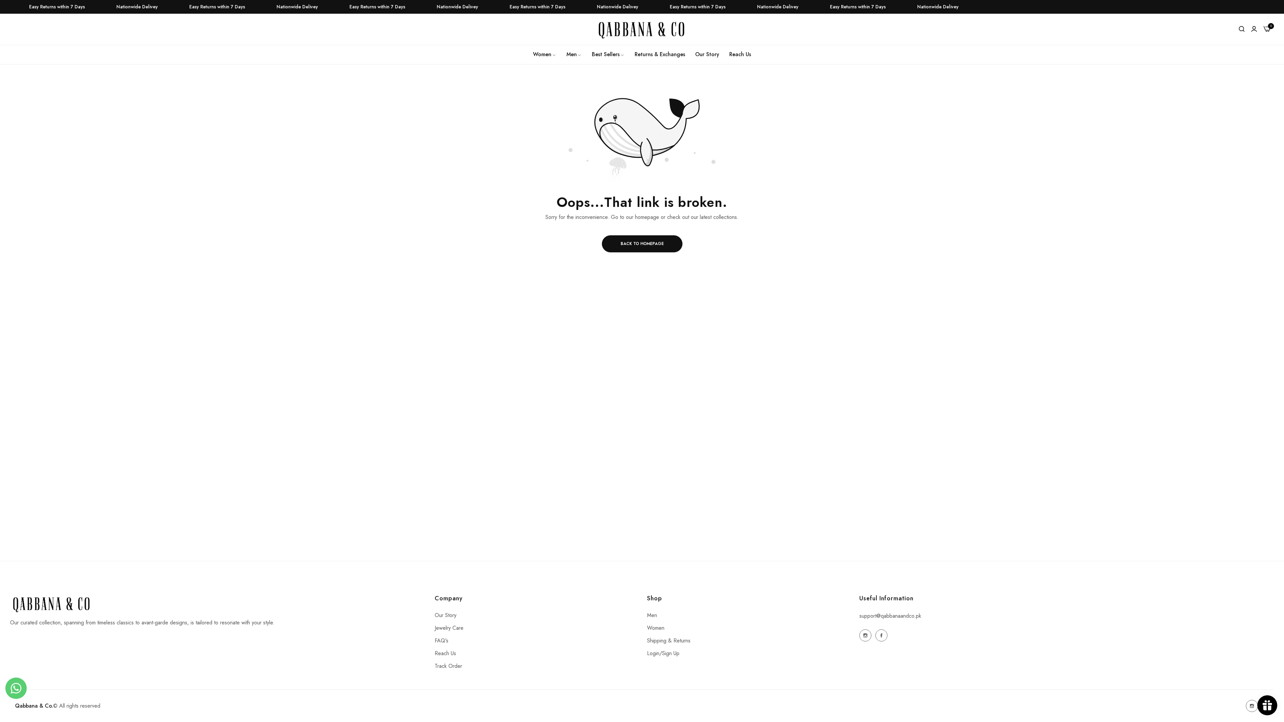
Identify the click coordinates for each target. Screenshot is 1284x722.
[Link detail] (865, 635)
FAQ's (441, 640)
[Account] (1254, 29)
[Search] (1242, 29)
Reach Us (445, 653)
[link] (544, 54)
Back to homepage (642, 244)
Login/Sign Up (663, 653)
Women (655, 628)
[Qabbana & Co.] (642, 29)
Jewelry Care (449, 628)
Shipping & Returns (668, 640)
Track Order (448, 666)
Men (652, 615)
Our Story (445, 615)
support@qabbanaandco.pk (890, 616)
